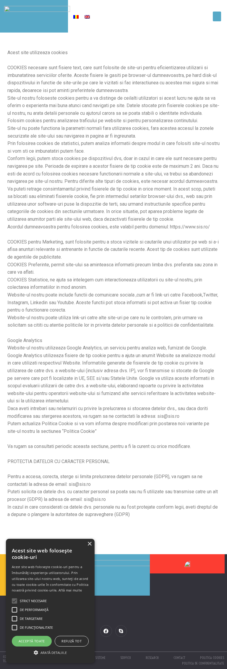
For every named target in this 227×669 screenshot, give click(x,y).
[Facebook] (106, 631)
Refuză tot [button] (71, 641)
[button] (217, 16)
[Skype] (121, 631)
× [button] (89, 544)
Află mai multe (70, 590)
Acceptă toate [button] (32, 641)
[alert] (50, 601)
